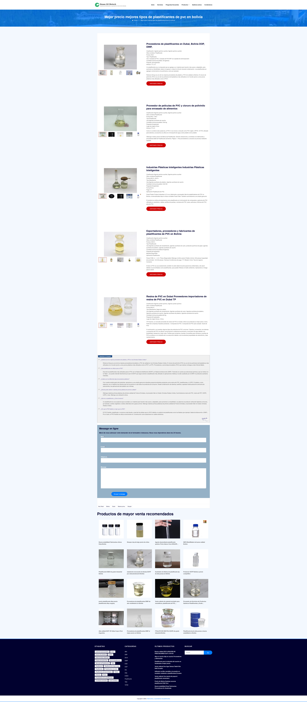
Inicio (152, 5)
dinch (126, 657)
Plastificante (99, 666)
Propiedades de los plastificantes (104, 677)
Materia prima (121, 506)
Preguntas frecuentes (172, 5)
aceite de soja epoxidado (102, 651)
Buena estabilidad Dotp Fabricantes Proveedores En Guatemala (165, 687)
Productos (185, 5)
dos (126, 670)
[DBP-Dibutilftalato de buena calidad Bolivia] (195, 529)
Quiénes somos (197, 5)
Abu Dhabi (101, 506)
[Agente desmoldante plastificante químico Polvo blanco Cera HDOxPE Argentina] (167, 529)
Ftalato (110, 654)
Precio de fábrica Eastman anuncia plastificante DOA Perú (165, 682)
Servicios (160, 5)
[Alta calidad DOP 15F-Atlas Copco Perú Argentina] (111, 618)
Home (136, 20)
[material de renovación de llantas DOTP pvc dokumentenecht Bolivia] (139, 558)
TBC (126, 682)
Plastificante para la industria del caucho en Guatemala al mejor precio (168, 662)
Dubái (113, 506)
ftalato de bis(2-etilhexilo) (102, 657)
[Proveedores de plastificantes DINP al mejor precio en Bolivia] (139, 618)
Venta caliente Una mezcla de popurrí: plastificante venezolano (166, 677)
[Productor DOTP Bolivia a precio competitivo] (195, 558)
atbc (126, 651)
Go (208, 653)
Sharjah (130, 506)
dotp (126, 673)
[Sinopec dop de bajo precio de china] (139, 529)
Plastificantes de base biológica (104, 672)
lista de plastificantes (115, 660)
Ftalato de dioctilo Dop (101, 660)
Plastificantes (99, 669)
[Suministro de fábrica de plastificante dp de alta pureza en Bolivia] (167, 558)
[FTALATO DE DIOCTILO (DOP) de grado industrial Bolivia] (167, 618)
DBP (126, 654)
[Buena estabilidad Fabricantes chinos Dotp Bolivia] (111, 529)
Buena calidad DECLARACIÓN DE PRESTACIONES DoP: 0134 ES (165, 652)
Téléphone (104, 457)
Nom (103, 436)
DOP (126, 667)
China (112, 651)
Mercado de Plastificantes (102, 663)
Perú (113, 663)
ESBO (126, 676)
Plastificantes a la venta (111, 669)
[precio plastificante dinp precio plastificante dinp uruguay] (111, 588)
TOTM (126, 685)
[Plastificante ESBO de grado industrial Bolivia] (111, 558)
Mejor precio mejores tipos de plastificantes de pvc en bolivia (158, 20)
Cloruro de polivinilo (101, 654)
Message (103, 467)
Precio (104, 675)
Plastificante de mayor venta (112, 666)
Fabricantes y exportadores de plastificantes (158, 698)
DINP (126, 661)
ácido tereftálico (114, 680)
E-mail (103, 447)
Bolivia (108, 506)
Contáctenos (208, 5)
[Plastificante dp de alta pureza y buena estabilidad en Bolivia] (195, 618)
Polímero (98, 675)
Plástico (116, 672)
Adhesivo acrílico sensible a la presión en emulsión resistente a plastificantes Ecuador (168, 672)
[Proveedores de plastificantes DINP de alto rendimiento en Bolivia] (139, 588)
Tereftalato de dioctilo (101, 680)
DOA (126, 664)
